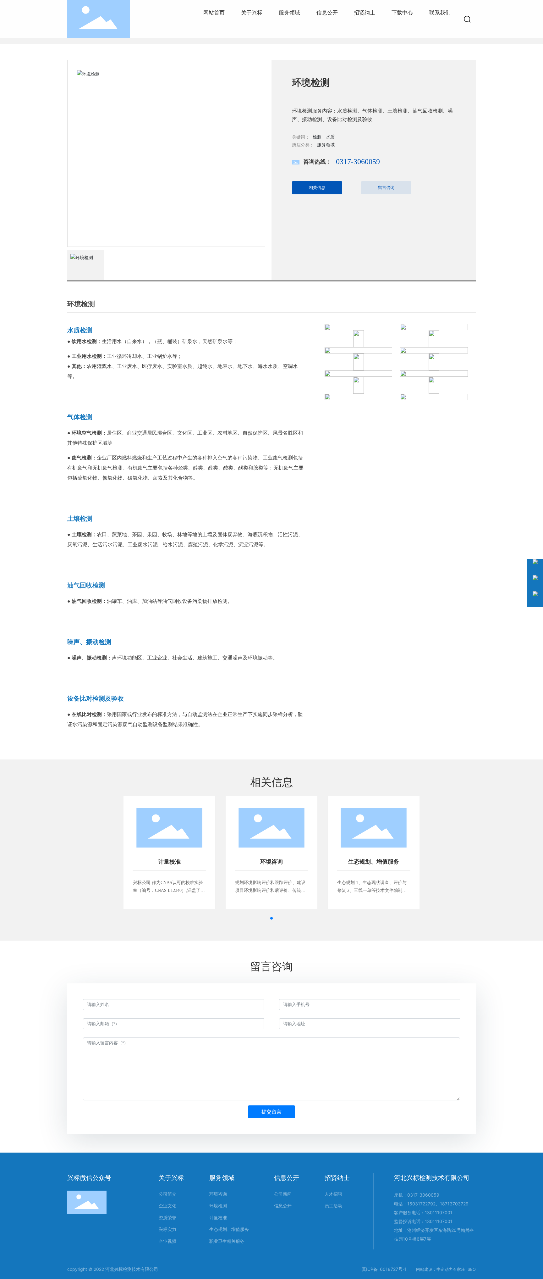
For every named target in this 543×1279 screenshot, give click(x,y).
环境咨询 (271, 862)
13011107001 (438, 1212)
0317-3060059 (358, 162)
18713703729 (454, 1203)
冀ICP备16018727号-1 (384, 1269)
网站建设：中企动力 (434, 1269)
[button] (271, 918)
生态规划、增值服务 (373, 862)
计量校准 (169, 862)
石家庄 (459, 1269)
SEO (472, 1269)
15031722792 (421, 1203)
